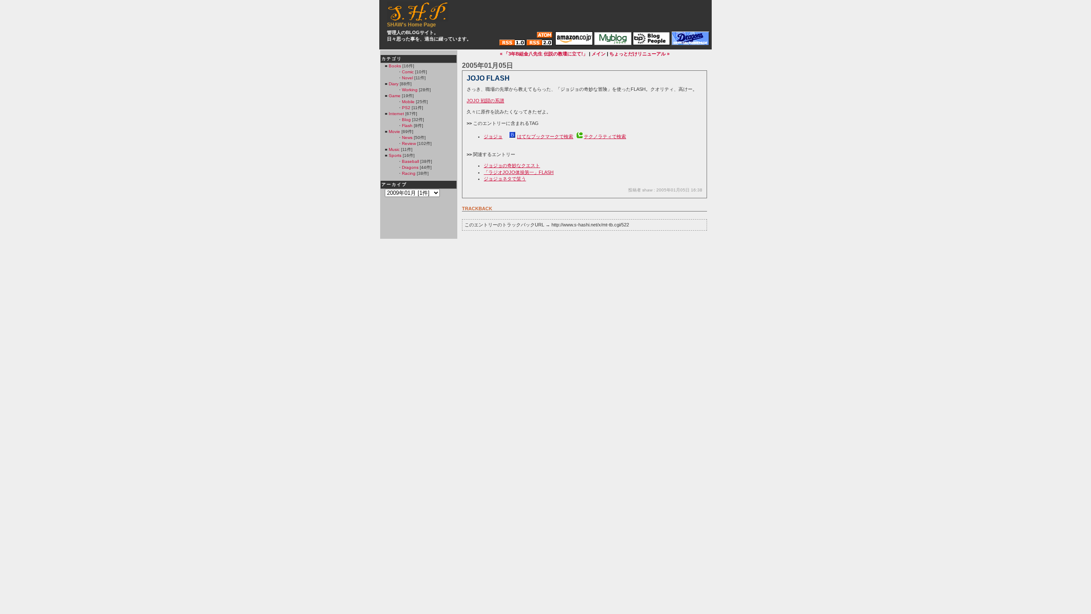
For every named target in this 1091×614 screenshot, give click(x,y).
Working (410, 89)
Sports (395, 155)
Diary (393, 83)
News (407, 137)
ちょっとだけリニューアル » (639, 53)
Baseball (410, 161)
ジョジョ (493, 136)
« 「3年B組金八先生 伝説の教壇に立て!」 (544, 53)
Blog (406, 119)
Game (395, 95)
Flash (407, 125)
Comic (408, 72)
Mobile (408, 101)
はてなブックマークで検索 (545, 136)
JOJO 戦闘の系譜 (485, 100)
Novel (407, 77)
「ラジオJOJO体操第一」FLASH (519, 172)
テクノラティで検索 (605, 136)
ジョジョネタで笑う (505, 178)
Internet (396, 113)
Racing (409, 173)
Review (409, 143)
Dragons (410, 167)
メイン (599, 53)
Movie (394, 131)
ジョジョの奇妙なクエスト (512, 165)
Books (395, 66)
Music (394, 149)
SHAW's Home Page (411, 25)
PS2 (406, 107)
